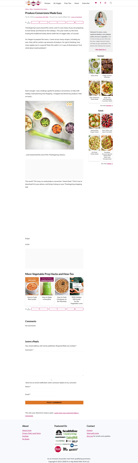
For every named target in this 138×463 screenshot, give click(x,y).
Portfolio (25, 436)
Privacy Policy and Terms (31, 433)
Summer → (109, 105)
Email (28, 394)
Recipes (47, 3)
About (76, 3)
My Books (25, 439)
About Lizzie (26, 430)
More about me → (101, 49)
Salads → (110, 163)
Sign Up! (90, 436)
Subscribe (85, 3)
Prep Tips (67, 3)
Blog (31, 9)
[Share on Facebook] (57, 22)
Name (28, 387)
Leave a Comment (76, 17)
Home (27, 9)
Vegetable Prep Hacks (40, 9)
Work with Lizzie (93, 433)
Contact (89, 430)
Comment (29, 350)
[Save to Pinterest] (39, 22)
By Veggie (57, 3)
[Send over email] (75, 22)
